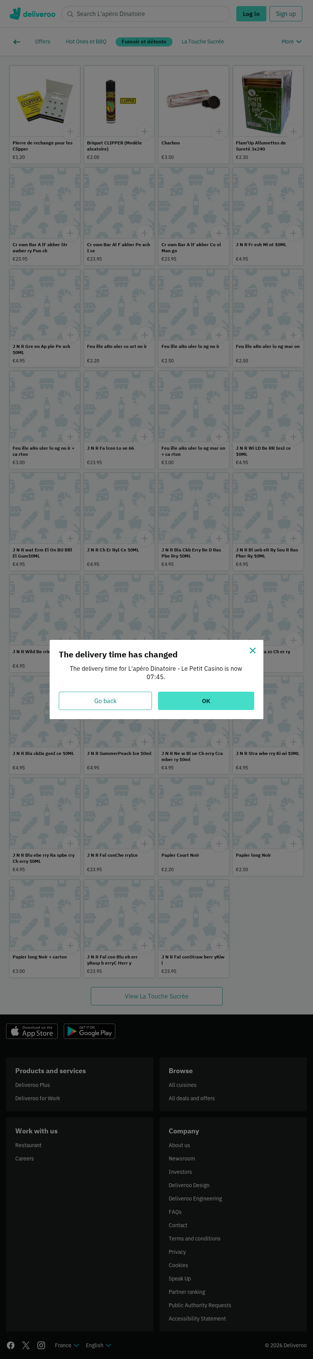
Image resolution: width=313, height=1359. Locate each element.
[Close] (252, 650)
